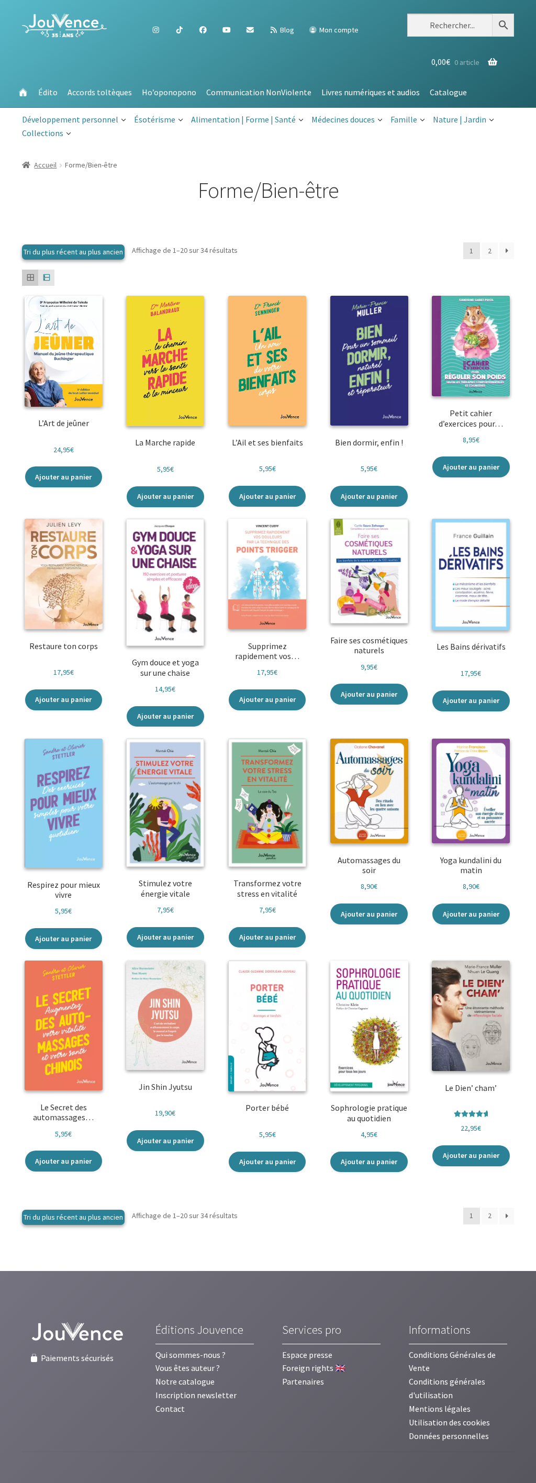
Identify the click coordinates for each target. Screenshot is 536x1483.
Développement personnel (70, 119)
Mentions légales (440, 1408)
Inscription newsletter (196, 1395)
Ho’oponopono (169, 92)
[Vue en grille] (30, 278)
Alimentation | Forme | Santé (243, 119)
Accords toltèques (100, 92)
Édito (48, 92)
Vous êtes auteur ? (187, 1368)
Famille (403, 119)
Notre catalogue (185, 1381)
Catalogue (448, 92)
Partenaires (303, 1381)
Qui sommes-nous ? (190, 1355)
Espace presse (307, 1355)
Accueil (45, 165)
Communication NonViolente (258, 92)
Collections (42, 133)
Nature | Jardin (459, 119)
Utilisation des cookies (449, 1422)
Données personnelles (449, 1436)
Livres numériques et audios (370, 92)
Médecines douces (343, 119)
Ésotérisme (154, 119)
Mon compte (338, 30)
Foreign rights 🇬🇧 (313, 1368)
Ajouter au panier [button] (63, 477)
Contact (170, 1408)
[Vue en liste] (46, 278)
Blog (286, 30)
